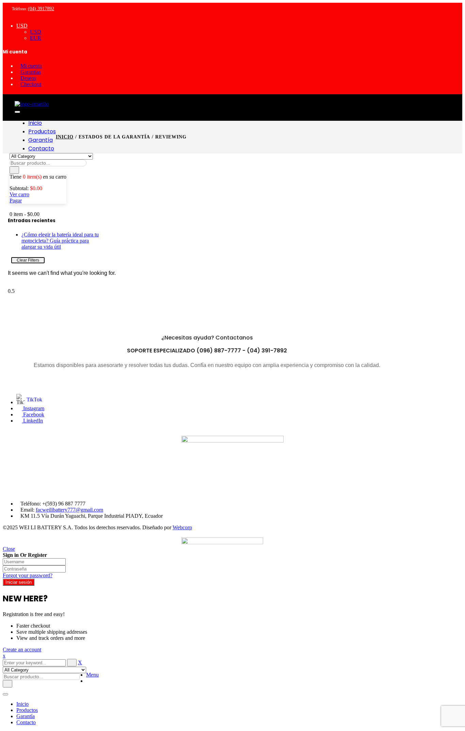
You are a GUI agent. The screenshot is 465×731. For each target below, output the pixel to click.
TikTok (34, 399)
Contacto (26, 722)
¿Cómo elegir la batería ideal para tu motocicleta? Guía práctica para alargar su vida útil (60, 241)
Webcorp (182, 527)
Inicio (65, 136)
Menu (92, 675)
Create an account (22, 649)
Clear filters (28, 260)
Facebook (33, 414)
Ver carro (19, 194)
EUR (35, 38)
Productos (27, 710)
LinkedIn (32, 420)
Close (9, 549)
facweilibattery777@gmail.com (69, 510)
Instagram (33, 408)
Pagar (16, 200)
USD (22, 26)
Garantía (25, 716)
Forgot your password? (27, 575)
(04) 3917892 (41, 8)
